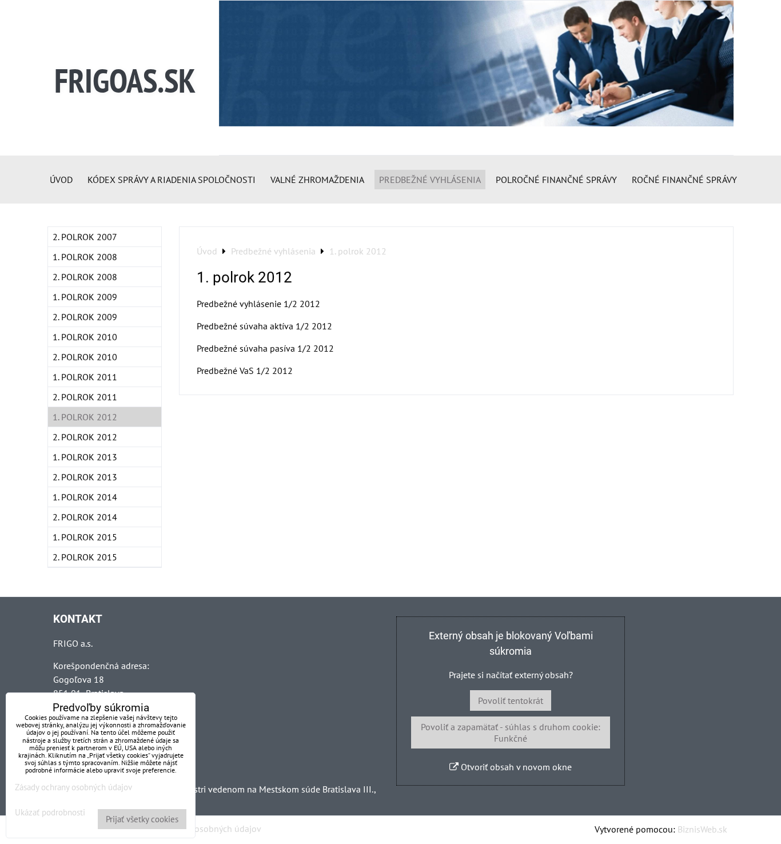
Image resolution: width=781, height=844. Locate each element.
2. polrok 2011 (85, 397)
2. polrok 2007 (85, 236)
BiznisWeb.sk (702, 829)
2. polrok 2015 (85, 557)
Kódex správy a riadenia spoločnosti (171, 179)
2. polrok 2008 (85, 276)
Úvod (61, 179)
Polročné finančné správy (556, 179)
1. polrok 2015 (85, 537)
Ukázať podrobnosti (50, 813)
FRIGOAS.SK (125, 80)
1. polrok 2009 (85, 296)
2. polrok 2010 (85, 357)
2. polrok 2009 (85, 317)
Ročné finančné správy (684, 179)
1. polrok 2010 (85, 337)
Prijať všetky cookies (142, 819)
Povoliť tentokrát (510, 700)
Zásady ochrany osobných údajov (197, 828)
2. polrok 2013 (85, 477)
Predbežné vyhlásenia (430, 179)
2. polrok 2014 (85, 517)
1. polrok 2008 (85, 256)
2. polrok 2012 (85, 437)
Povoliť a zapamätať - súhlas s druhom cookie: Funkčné (510, 732)
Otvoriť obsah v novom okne (515, 767)
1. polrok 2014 (85, 497)
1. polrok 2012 (85, 417)
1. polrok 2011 (85, 377)
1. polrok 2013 (85, 457)
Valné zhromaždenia (317, 179)
